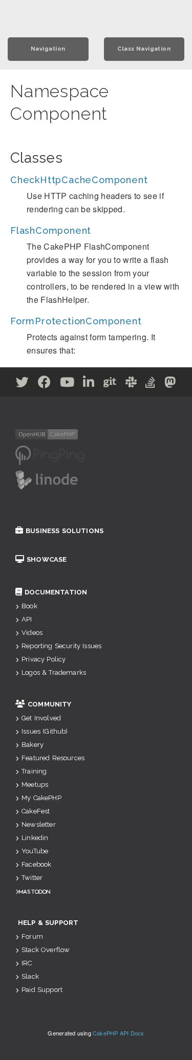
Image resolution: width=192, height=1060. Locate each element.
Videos (32, 632)
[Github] (110, 384)
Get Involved (41, 718)
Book (29, 606)
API (27, 619)
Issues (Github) (45, 731)
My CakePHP (41, 798)
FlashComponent (50, 230)
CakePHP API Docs (118, 1033)
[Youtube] (67, 384)
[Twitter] (22, 384)
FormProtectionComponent (75, 321)
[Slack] (131, 384)
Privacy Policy (44, 659)
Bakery (33, 744)
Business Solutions (64, 531)
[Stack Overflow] (150, 384)
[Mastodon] (170, 384)
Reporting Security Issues (61, 646)
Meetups (35, 784)
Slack (30, 976)
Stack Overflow (46, 950)
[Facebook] (44, 384)
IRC (27, 963)
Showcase (47, 559)
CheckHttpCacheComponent (78, 179)
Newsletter (39, 824)
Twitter (32, 877)
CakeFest (36, 811)
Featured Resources (53, 758)
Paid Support (42, 989)
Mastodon (34, 891)
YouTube (35, 851)
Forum (32, 936)
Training (34, 771)
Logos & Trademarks (54, 672)
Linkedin (35, 838)
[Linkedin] (89, 384)
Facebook (36, 864)
